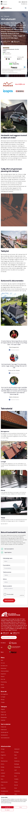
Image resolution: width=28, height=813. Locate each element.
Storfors (3, 794)
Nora (2, 779)
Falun (15, 755)
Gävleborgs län (4, 732)
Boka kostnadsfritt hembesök (8, 637)
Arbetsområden (5, 671)
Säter (15, 788)
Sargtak (3, 709)
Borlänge (16, 752)
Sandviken (3, 788)
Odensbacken (4, 782)
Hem (2, 16)
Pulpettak (3, 712)
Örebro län (3, 727)
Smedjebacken (4, 791)
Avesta (2, 752)
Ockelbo (16, 779)
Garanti (2, 676)
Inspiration (3, 674)
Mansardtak (4, 717)
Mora (15, 776)
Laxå (15, 770)
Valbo (15, 794)
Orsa (2, 785)
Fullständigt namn (7, 558)
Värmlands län (4, 735)
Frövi (2, 758)
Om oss (3, 663)
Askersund (16, 749)
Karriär (2, 684)
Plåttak (2, 699)
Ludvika (3, 776)
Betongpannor (4, 694)
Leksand (3, 773)
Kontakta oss (24, 4)
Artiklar (2, 687)
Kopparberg (17, 767)
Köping (2, 767)
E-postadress (6, 565)
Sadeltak (3, 720)
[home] (6, 8)
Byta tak (3, 679)
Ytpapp (3, 702)
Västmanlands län (5, 737)
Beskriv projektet (7, 586)
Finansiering (4, 682)
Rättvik (16, 785)
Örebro (16, 782)
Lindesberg (17, 773)
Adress (5, 579)
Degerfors (3, 755)
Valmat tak (3, 714)
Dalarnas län (4, 729)
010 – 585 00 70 (23, 2)
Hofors (2, 764)
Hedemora (16, 761)
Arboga (2, 749)
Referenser (3, 668)
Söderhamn (17, 791)
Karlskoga (16, 764)
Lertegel (3, 697)
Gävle (15, 758)
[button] (25, 8)
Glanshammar (4, 761)
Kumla (2, 770)
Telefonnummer (7, 572)
